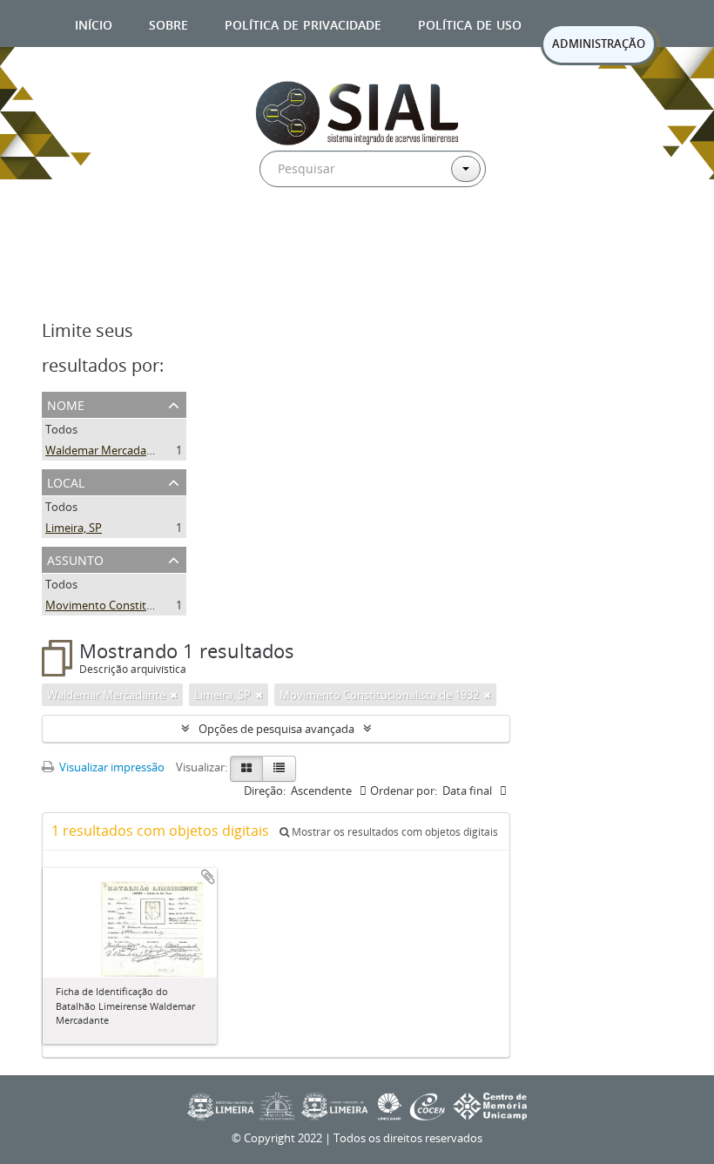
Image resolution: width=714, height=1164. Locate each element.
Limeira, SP (73, 527)
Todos (61, 429)
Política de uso (470, 23)
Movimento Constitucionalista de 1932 (145, 605)
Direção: (265, 790)
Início (93, 23)
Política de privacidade (303, 23)
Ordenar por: (403, 790)
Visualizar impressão (111, 767)
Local (65, 481)
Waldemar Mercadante (104, 450)
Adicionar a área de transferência (208, 876)
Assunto (75, 558)
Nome (65, 403)
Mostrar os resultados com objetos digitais (393, 831)
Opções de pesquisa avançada (276, 729)
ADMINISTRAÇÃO (598, 43)
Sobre (168, 23)
